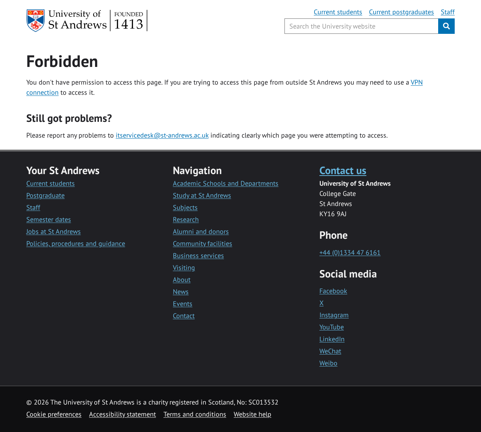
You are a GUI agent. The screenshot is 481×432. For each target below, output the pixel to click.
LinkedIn (332, 339)
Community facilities (202, 243)
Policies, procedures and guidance (75, 243)
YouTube (331, 327)
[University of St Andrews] (87, 20)
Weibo (328, 363)
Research (186, 219)
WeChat (330, 351)
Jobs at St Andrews (53, 231)
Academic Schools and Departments (225, 183)
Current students (338, 12)
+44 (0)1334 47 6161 (350, 252)
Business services (198, 255)
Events (182, 303)
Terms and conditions (194, 414)
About (182, 279)
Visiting (184, 267)
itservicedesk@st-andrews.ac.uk (162, 135)
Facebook (333, 290)
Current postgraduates (401, 12)
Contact (184, 315)
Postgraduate (45, 195)
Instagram (334, 315)
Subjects (185, 207)
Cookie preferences (54, 414)
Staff (448, 12)
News (181, 291)
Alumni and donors (201, 231)
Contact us (342, 170)
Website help (252, 414)
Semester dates (48, 219)
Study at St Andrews (202, 195)
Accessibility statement (122, 414)
